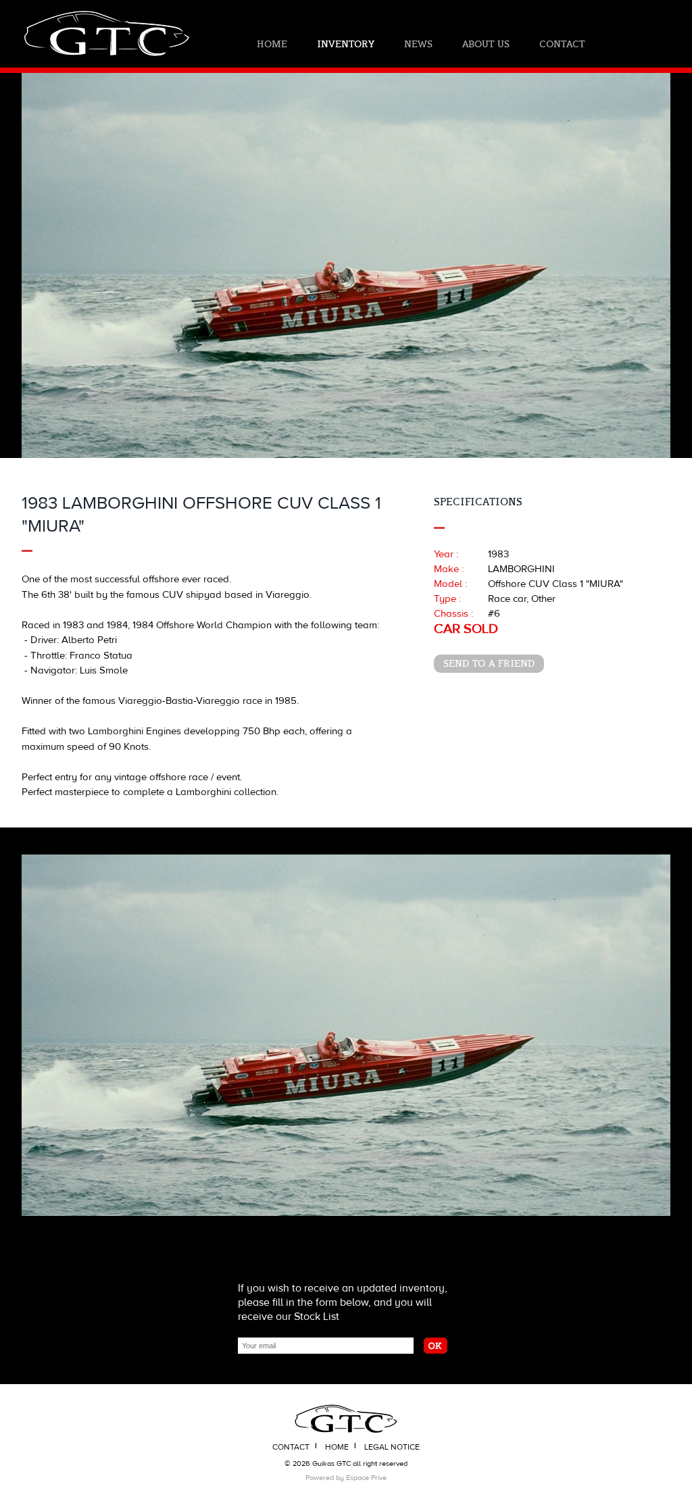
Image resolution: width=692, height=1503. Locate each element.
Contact (562, 44)
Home (272, 44)
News (418, 44)
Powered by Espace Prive (346, 1478)
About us (486, 44)
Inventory (345, 44)
